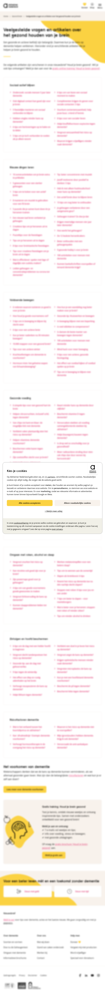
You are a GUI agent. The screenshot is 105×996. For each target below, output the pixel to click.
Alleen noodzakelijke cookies (77, 503)
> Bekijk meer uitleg (53, 511)
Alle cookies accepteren (30, 503)
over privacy (57, 529)
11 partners (50, 476)
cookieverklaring (21, 523)
